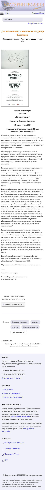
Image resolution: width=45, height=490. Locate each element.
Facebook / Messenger (12, 448)
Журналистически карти (11, 378)
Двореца (15, 327)
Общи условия (7, 389)
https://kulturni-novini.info (20, 417)
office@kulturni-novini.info (14, 442)
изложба (35, 322)
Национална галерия (30, 327)
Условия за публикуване (11, 393)
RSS (6, 460)
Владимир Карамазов (19, 322)
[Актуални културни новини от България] (23, 5)
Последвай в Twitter (12, 454)
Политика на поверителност (12, 397)
